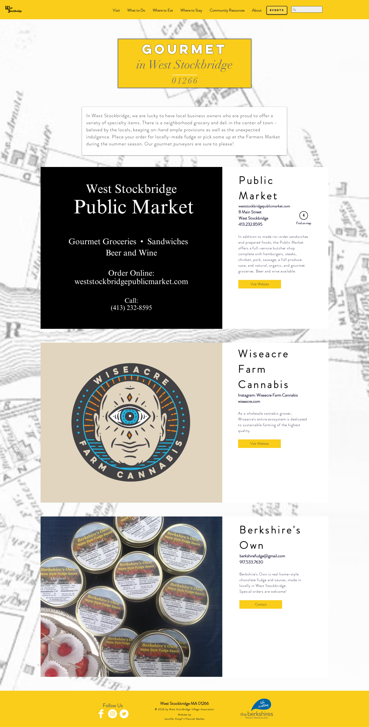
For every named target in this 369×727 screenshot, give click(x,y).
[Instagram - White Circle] (112, 713)
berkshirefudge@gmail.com (262, 556)
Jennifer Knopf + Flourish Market (184, 719)
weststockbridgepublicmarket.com (264, 206)
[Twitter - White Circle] (124, 713)
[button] (136, 10)
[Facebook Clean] (101, 713)
